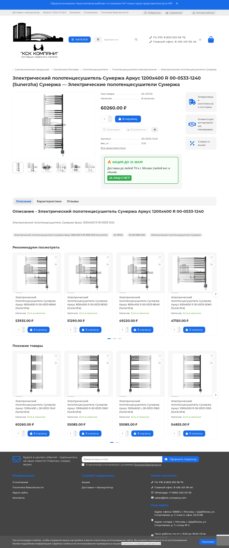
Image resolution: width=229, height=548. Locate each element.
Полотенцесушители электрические (134, 69)
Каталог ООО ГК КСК (54, 12)
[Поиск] (136, 39)
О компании (91, 12)
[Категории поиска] (98, 39)
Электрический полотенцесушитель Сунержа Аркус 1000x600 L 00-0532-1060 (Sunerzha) (139, 406)
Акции (86, 482)
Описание (23, 201)
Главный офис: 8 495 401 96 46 (174, 41)
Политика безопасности (114, 12)
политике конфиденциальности (140, 543)
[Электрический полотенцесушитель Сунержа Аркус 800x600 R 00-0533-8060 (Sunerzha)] (36, 273)
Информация (23, 475)
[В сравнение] (56, 264)
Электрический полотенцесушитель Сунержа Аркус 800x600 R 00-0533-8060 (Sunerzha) (35, 303)
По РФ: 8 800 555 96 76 (169, 37)
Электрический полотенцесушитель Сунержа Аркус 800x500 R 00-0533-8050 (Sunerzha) (87, 303)
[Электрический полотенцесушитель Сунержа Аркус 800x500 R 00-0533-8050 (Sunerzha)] (88, 273)
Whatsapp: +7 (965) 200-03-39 (173, 492)
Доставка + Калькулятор (97, 487)
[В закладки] (56, 257)
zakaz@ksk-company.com (170, 497)
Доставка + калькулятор (26, 12)
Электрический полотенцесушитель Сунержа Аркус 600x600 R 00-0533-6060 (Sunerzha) (191, 303)
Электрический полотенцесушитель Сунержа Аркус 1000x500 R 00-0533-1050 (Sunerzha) (191, 406)
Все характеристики (113, 148)
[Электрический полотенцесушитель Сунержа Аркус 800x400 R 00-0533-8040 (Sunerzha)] (140, 273)
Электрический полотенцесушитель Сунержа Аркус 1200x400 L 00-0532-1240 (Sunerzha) (35, 406)
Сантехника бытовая (66, 69)
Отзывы (73, 201)
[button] (13, 294)
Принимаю (208, 541)
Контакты (75, 12)
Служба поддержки (98, 475)
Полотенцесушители (95, 69)
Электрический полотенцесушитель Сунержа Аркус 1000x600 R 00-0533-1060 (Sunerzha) (87, 406)
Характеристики (49, 201)
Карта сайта (20, 492)
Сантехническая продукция (32, 69)
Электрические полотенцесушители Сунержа (188, 69)
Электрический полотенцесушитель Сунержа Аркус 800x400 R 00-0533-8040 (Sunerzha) (139, 303)
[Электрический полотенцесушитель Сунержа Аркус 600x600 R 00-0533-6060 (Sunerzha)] (192, 273)
